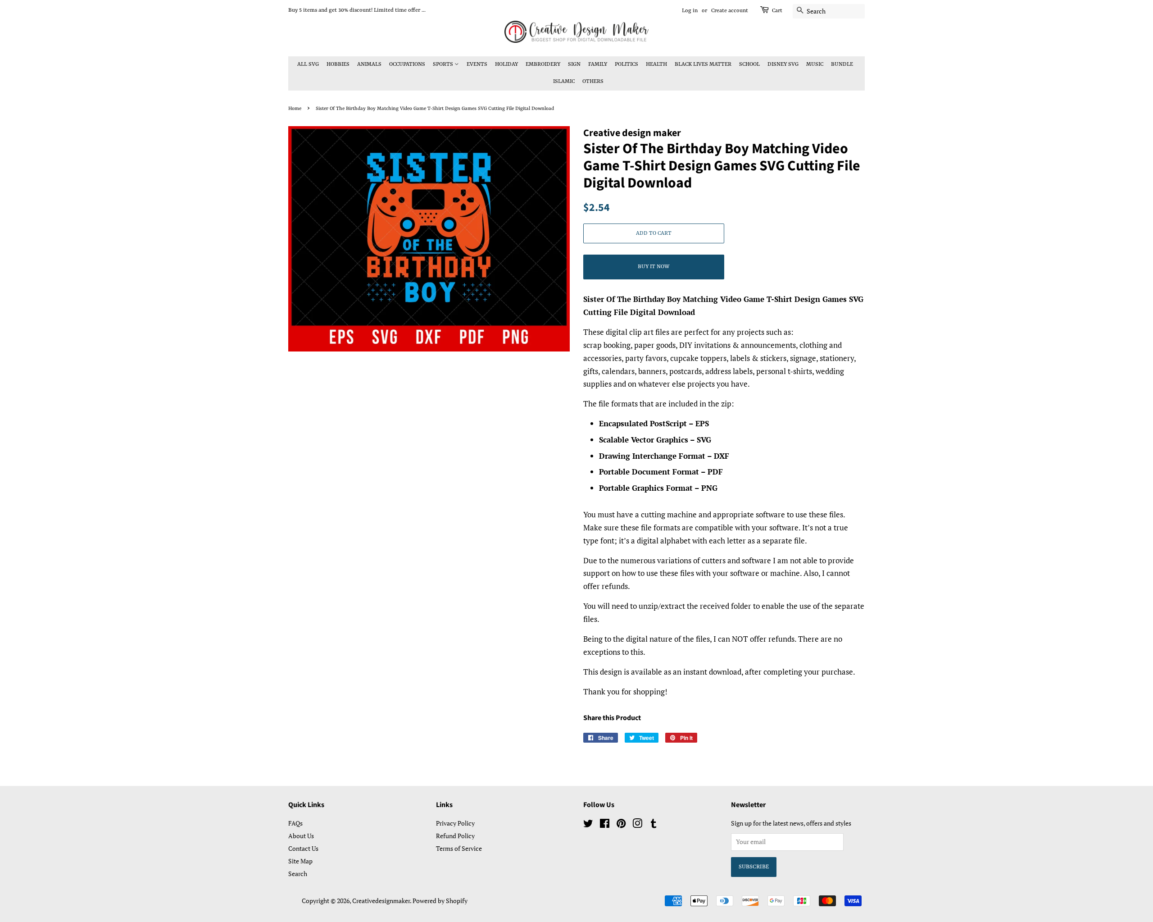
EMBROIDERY (543, 64)
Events (477, 64)
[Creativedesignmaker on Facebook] (604, 825)
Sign (574, 64)
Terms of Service (459, 848)
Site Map (300, 861)
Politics (626, 64)
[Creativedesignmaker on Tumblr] (653, 825)
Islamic (564, 81)
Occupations (407, 64)
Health (656, 64)
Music (814, 64)
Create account (729, 11)
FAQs (295, 823)
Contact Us (303, 848)
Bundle (842, 64)
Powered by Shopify (440, 900)
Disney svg (783, 64)
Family (597, 64)
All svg (308, 64)
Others (593, 81)
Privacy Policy (455, 823)
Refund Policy (455, 835)
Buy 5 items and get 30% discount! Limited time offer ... (357, 10)
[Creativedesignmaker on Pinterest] (621, 825)
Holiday (506, 64)
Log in (690, 11)
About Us (301, 835)
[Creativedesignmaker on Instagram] (637, 825)
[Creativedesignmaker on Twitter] (588, 825)
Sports (443, 64)
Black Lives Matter (703, 64)
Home (294, 108)
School (749, 64)
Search (297, 873)
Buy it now (653, 267)
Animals (369, 64)
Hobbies (338, 64)
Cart (777, 11)
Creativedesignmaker (381, 900)
